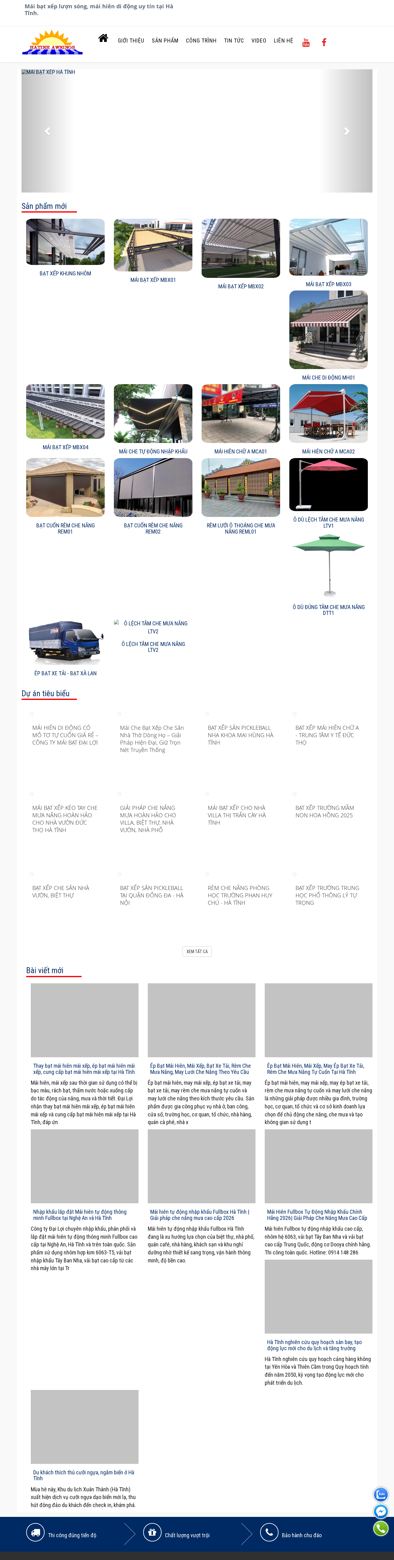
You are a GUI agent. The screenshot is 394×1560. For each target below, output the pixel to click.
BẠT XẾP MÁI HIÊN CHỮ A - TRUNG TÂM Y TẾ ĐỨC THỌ (327, 735)
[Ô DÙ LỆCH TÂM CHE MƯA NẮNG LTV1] (328, 484)
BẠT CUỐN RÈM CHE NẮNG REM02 (153, 528)
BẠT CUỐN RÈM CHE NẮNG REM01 (65, 528)
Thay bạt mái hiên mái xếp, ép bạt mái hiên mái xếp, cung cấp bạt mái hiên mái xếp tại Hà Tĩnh (84, 1068)
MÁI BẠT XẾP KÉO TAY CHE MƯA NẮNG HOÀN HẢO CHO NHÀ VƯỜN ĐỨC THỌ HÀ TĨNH (65, 819)
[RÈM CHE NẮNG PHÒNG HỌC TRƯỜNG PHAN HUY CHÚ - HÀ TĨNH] (207, 874)
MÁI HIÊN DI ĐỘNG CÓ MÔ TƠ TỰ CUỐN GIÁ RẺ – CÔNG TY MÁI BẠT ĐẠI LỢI (65, 735)
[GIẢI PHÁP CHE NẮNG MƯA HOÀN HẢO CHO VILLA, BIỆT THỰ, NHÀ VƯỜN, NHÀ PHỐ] (119, 793)
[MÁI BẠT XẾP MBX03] (328, 247)
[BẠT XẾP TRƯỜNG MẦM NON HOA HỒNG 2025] (294, 793)
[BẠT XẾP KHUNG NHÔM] (65, 242)
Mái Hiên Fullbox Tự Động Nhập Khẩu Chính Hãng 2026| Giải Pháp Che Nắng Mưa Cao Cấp (317, 1215)
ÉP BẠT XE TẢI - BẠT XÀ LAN (65, 673)
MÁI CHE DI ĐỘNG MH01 (328, 377)
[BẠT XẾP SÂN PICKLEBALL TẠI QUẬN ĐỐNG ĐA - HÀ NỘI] (119, 874)
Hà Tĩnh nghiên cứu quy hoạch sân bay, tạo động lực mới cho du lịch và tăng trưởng (314, 1345)
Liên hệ (283, 40)
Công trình (201, 40)
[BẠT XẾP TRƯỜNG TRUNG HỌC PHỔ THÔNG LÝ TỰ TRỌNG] (294, 874)
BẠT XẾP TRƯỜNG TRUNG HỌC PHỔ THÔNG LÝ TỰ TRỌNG (327, 895)
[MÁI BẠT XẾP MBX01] (153, 245)
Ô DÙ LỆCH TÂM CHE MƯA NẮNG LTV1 (328, 522)
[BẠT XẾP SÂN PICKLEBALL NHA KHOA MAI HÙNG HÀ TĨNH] (207, 713)
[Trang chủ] (103, 39)
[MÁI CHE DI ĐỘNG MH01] (328, 329)
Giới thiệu (131, 40)
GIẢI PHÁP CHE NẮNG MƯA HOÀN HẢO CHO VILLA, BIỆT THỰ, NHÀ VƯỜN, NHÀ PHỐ (148, 819)
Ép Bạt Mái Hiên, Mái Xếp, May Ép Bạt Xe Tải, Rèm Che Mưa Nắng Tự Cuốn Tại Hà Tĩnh (315, 1068)
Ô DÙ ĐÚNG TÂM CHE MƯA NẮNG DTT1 (329, 610)
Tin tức (234, 40)
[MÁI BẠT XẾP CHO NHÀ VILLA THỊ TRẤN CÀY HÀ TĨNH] (207, 793)
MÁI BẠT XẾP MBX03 (329, 284)
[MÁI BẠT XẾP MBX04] (65, 411)
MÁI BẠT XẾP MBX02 (241, 286)
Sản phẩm (165, 40)
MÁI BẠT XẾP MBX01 (153, 280)
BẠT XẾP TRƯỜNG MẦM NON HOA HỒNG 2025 (325, 811)
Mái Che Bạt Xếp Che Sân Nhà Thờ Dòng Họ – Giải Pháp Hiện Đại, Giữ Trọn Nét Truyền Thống (152, 739)
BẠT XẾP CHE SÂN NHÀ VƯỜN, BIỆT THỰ (60, 891)
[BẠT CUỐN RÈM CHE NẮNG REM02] (153, 487)
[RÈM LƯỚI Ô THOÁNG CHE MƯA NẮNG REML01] (241, 487)
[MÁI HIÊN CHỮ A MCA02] (328, 413)
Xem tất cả (197, 951)
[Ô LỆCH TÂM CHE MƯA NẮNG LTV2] (153, 627)
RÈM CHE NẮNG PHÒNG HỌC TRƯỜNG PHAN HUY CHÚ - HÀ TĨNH (240, 895)
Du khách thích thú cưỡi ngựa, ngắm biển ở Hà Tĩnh (83, 1475)
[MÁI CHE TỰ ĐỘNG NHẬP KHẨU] (153, 413)
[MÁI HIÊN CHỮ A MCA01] (241, 413)
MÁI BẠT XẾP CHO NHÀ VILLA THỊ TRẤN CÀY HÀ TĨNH (237, 815)
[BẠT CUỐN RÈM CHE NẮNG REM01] (65, 487)
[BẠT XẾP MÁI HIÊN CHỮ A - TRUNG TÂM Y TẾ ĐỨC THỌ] (294, 713)
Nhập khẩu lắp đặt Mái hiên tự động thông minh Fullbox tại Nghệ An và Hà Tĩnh (80, 1215)
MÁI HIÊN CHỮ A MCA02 (328, 451)
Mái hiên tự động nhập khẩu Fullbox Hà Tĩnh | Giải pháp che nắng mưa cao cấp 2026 (199, 1215)
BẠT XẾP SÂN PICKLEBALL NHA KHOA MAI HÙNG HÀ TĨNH (240, 735)
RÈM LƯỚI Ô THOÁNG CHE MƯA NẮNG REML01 (241, 528)
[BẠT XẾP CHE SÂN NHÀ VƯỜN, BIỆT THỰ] (31, 874)
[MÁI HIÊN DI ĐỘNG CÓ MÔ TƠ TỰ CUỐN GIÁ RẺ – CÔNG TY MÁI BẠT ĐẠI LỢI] (31, 713)
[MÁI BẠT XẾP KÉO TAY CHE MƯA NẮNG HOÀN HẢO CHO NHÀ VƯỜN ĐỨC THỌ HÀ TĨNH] (31, 793)
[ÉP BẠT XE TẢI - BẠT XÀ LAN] (65, 642)
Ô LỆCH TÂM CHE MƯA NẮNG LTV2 (153, 647)
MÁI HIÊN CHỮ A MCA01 (241, 451)
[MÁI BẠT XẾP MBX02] (241, 248)
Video (259, 40)
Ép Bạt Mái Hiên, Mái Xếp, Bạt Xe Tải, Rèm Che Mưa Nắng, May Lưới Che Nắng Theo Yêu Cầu (200, 1068)
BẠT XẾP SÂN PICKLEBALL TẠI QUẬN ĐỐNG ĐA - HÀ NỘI (151, 895)
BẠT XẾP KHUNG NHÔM (65, 273)
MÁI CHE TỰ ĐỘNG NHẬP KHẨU (153, 451)
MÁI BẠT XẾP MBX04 (65, 447)
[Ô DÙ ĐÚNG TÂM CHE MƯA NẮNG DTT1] (328, 565)
